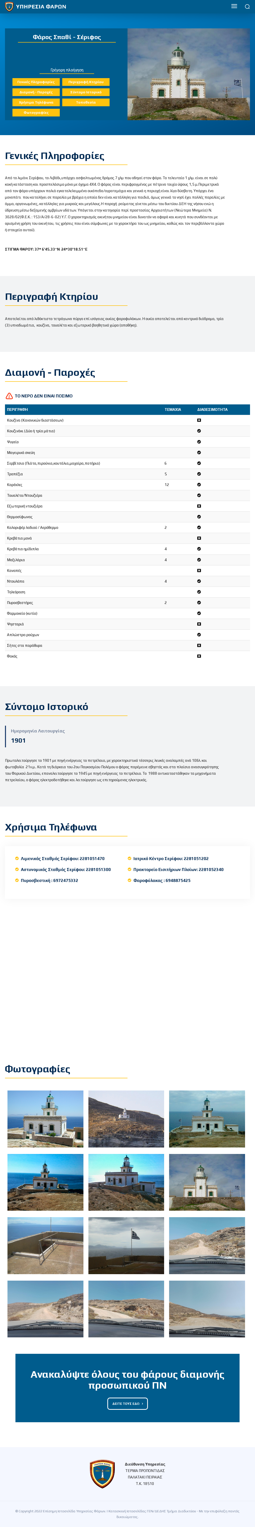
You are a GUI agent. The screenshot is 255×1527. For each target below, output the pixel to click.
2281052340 (211, 869)
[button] (247, 6)
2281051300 (98, 869)
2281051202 (196, 858)
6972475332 (65, 880)
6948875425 (178, 880)
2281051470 (92, 858)
